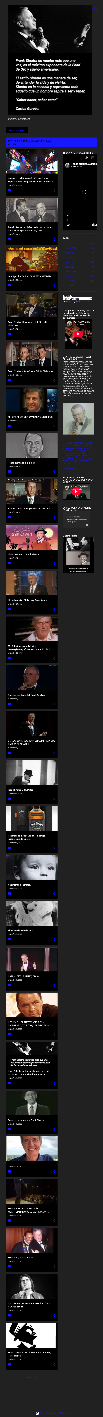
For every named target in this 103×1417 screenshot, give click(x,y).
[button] (53, 191)
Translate (85, 301)
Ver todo (12, 144)
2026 (65, 243)
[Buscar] (95, 8)
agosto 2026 (70, 248)
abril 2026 (69, 267)
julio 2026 (69, 253)
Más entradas (32, 1377)
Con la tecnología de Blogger (53, 1413)
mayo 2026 (70, 262)
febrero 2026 (71, 276)
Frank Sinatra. (69, 468)
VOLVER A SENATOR (17, 130)
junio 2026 (70, 257)
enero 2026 (70, 281)
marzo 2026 (70, 271)
